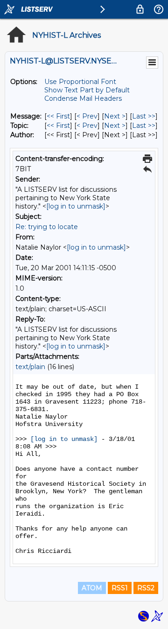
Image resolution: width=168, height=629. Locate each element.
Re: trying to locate (46, 227)
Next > (115, 116)
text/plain (30, 367)
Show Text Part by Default (87, 90)
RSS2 (145, 588)
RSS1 (120, 588)
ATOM (92, 588)
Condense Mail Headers (83, 98)
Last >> (143, 116)
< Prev (87, 116)
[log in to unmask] (75, 206)
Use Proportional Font (80, 81)
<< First (58, 116)
